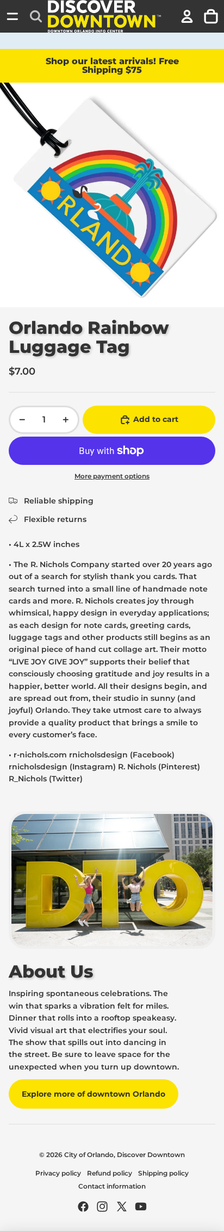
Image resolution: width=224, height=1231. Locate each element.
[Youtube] (140, 1206)
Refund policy (109, 1173)
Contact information (112, 1186)
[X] (121, 1206)
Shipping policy (163, 1173)
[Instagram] (102, 1206)
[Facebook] (83, 1206)
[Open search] (36, 16)
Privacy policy (58, 1173)
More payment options (112, 476)
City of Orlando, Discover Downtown (124, 1155)
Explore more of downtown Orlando (93, 1094)
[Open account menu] (187, 16)
